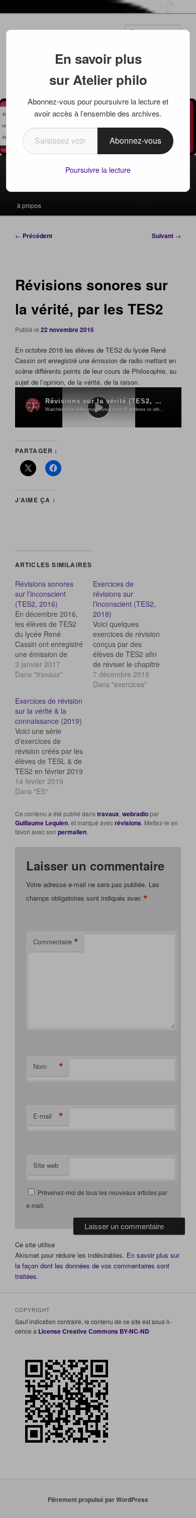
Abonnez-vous (135, 140)
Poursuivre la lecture (98, 170)
